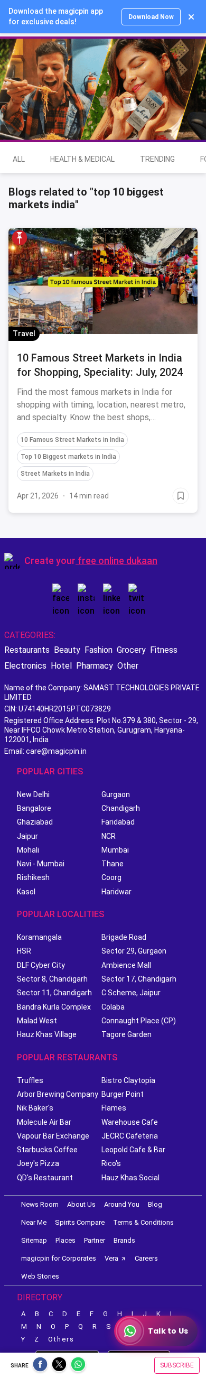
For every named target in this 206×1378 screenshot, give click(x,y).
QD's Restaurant (45, 1177)
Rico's (111, 1163)
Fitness (163, 650)
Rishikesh (33, 877)
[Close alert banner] (191, 17)
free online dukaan (117, 560)
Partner (94, 1240)
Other (127, 666)
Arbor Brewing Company (57, 1094)
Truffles (30, 1080)
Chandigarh (120, 808)
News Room (40, 1204)
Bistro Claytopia (128, 1080)
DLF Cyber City (41, 965)
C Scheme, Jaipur (131, 992)
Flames (113, 1108)
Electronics (25, 666)
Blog (155, 1204)
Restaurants (27, 650)
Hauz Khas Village (47, 1034)
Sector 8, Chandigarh (52, 979)
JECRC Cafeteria (129, 1136)
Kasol (26, 891)
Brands (124, 1240)
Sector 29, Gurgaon (133, 951)
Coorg (111, 877)
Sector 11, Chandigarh (54, 992)
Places (65, 1240)
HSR (24, 951)
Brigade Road (123, 937)
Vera (111, 1258)
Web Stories (40, 1276)
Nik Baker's (35, 1108)
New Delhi (33, 794)
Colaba (113, 1007)
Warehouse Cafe (129, 1122)
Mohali (28, 850)
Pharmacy (94, 666)
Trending (157, 159)
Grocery (131, 650)
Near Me (33, 1222)
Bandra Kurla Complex (54, 1007)
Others (61, 1339)
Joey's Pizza (38, 1163)
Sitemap (34, 1240)
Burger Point (122, 1094)
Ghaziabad (35, 822)
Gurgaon (115, 794)
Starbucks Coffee (47, 1149)
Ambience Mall (126, 965)
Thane (112, 863)
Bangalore (34, 808)
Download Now (151, 17)
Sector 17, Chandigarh (138, 979)
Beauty (67, 650)
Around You (121, 1204)
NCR (108, 836)
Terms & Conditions (143, 1222)
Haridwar (116, 891)
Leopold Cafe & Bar (133, 1149)
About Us (81, 1204)
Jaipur (27, 836)
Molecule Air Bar (44, 1122)
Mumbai (115, 850)
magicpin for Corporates (58, 1258)
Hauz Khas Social (130, 1177)
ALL (19, 159)
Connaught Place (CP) (138, 1020)
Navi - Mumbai (40, 863)
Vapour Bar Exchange (53, 1136)
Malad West (37, 1020)
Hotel (61, 666)
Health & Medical (82, 159)
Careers (146, 1258)
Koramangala (39, 937)
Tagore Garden (126, 1034)
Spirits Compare (80, 1222)
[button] (19, 238)
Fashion (99, 650)
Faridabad (118, 822)
